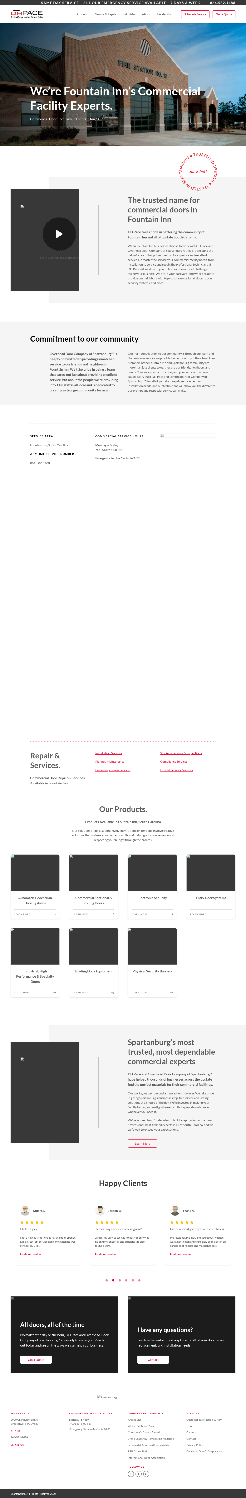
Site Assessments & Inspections (181, 753)
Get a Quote (224, 14)
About (146, 14)
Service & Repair (105, 14)
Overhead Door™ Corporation (204, 1451)
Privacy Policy (195, 1445)
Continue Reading (30, 1254)
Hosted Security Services (176, 770)
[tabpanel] (48, 1233)
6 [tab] (139, 1280)
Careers (191, 1432)
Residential (164, 14)
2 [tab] (113, 1280)
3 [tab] (119, 1280)
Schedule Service (195, 14)
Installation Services (108, 753)
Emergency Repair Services (112, 770)
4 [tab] (126, 1280)
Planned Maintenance (109, 761)
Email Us (17, 1444)
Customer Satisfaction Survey (204, 1419)
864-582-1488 (19, 1437)
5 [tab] (132, 1280)
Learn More (142, 1143)
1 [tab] (106, 1280)
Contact (153, 1359)
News (189, 1426)
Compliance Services (173, 761)
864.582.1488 (222, 3)
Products (83, 14)
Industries (129, 14)
